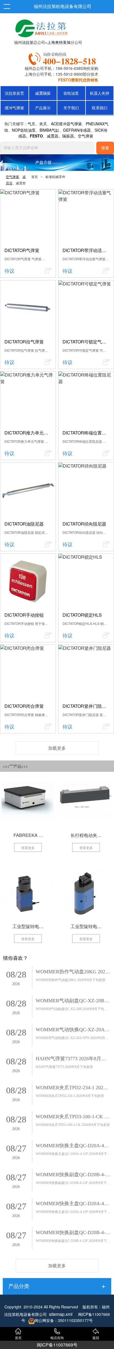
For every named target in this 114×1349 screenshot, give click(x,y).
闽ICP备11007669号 (57, 1345)
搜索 (105, 148)
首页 (34, 177)
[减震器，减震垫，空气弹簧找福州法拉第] (63, 57)
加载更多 (57, 748)
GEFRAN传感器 (77, 130)
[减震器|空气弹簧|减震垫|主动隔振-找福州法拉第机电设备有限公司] (40, 27)
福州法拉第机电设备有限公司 (62, 6)
